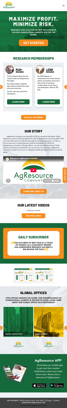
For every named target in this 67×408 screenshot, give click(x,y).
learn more (18, 102)
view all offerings (33, 117)
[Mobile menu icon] (63, 5)
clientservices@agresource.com (33, 402)
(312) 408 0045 (12, 400)
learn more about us (33, 191)
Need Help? (65, 175)
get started (33, 43)
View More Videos (33, 215)
